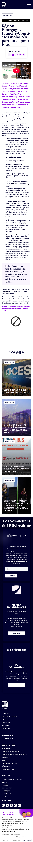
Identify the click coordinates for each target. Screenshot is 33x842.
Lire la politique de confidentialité (11, 834)
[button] (29, 4)
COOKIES (4, 797)
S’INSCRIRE (16, 633)
